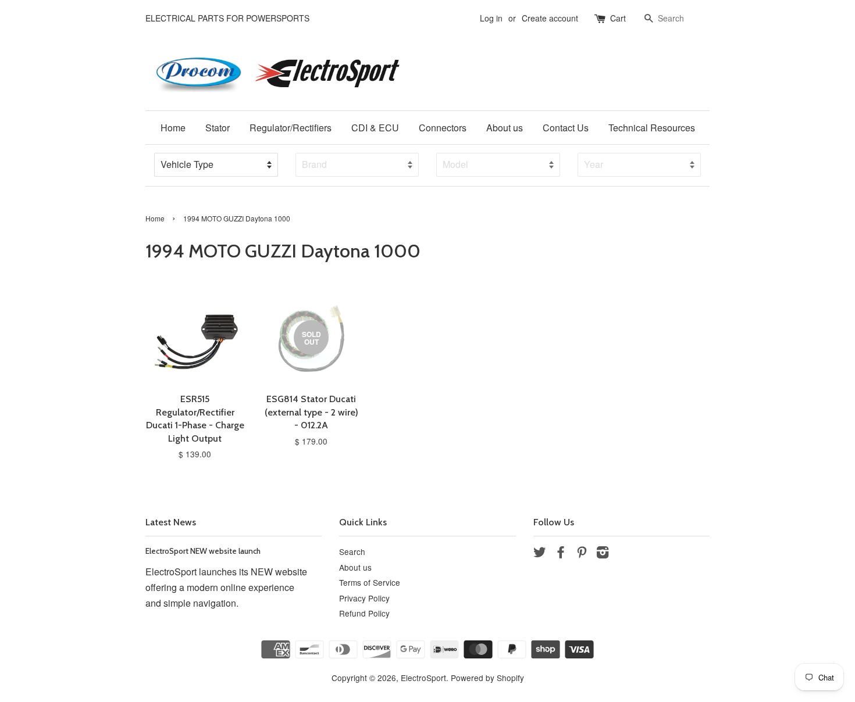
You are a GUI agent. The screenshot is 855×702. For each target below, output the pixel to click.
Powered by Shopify (487, 677)
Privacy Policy (364, 598)
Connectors (442, 127)
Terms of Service (369, 582)
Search (352, 551)
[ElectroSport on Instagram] (602, 554)
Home (173, 127)
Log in (491, 18)
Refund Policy (364, 613)
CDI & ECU (375, 127)
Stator (217, 127)
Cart (618, 18)
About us (504, 127)
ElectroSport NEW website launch (203, 551)
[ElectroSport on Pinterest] (581, 554)
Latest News (170, 522)
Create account (550, 18)
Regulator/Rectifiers (291, 127)
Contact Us (566, 127)
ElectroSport (423, 677)
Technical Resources (651, 127)
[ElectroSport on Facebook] (560, 554)
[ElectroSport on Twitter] (539, 554)
